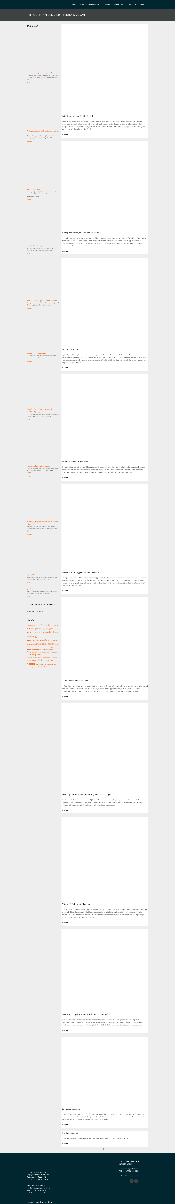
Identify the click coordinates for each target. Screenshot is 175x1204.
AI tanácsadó (56, 625)
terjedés (32, 657)
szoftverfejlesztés (34, 655)
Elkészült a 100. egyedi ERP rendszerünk (42, 301)
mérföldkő (54, 649)
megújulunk (53, 647)
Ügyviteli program (49, 664)
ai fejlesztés (37, 625)
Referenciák (118, 4)
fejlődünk (29, 647)
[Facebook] (132, 1181)
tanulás (28, 657)
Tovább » (29, 83)
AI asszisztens (30, 625)
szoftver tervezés (46, 655)
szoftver (35, 652)
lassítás (47, 647)
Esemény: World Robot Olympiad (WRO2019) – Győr (86, 794)
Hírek (142, 4)
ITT (32, 1190)
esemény (55, 640)
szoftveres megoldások (52, 652)
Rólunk (108, 4)
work (37, 664)
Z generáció (41, 664)
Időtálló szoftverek (34, 189)
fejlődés (57, 644)
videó (34, 661)
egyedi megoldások (44, 632)
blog (43, 629)
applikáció (38, 629)
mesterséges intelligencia (36, 649)
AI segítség (46, 625)
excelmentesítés (31, 644)
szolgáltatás (54, 655)
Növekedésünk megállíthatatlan (38, 466)
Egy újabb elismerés (34, 575)
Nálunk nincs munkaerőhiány (37, 353)
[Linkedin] (136, 1181)
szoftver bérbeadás (42, 652)
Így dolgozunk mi (33, 589)
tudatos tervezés (46, 657)
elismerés (50, 640)
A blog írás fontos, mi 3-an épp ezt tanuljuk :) (82, 232)
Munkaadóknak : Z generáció (37, 246)
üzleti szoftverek (40, 667)
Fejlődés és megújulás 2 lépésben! (39, 73)
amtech (30, 628)
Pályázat (30, 652)
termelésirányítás (38, 657)
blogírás (46, 629)
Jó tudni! (73, 4)
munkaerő (48, 649)
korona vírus (43, 647)
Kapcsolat (132, 4)
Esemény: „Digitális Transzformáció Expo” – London (86, 1014)
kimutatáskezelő (35, 647)
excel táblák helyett (45, 644)
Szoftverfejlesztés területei (89, 4)
